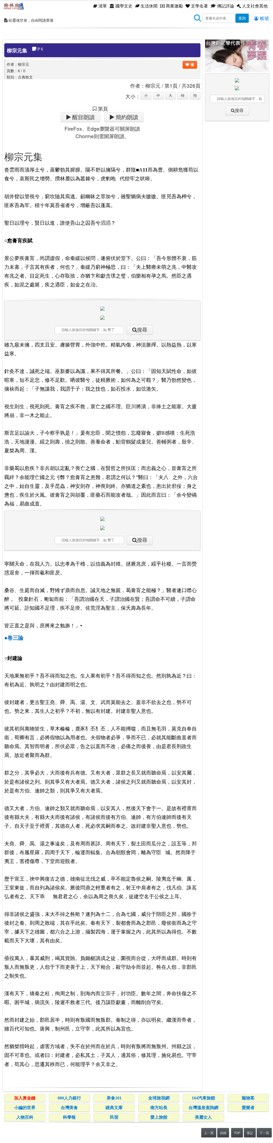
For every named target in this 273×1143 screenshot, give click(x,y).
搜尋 (142, 329)
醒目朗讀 (83, 117)
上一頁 (209, 1132)
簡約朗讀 (126, 117)
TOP (237, 1132)
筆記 (250, 1132)
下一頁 (264, 1132)
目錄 (223, 1132)
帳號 (264, 18)
